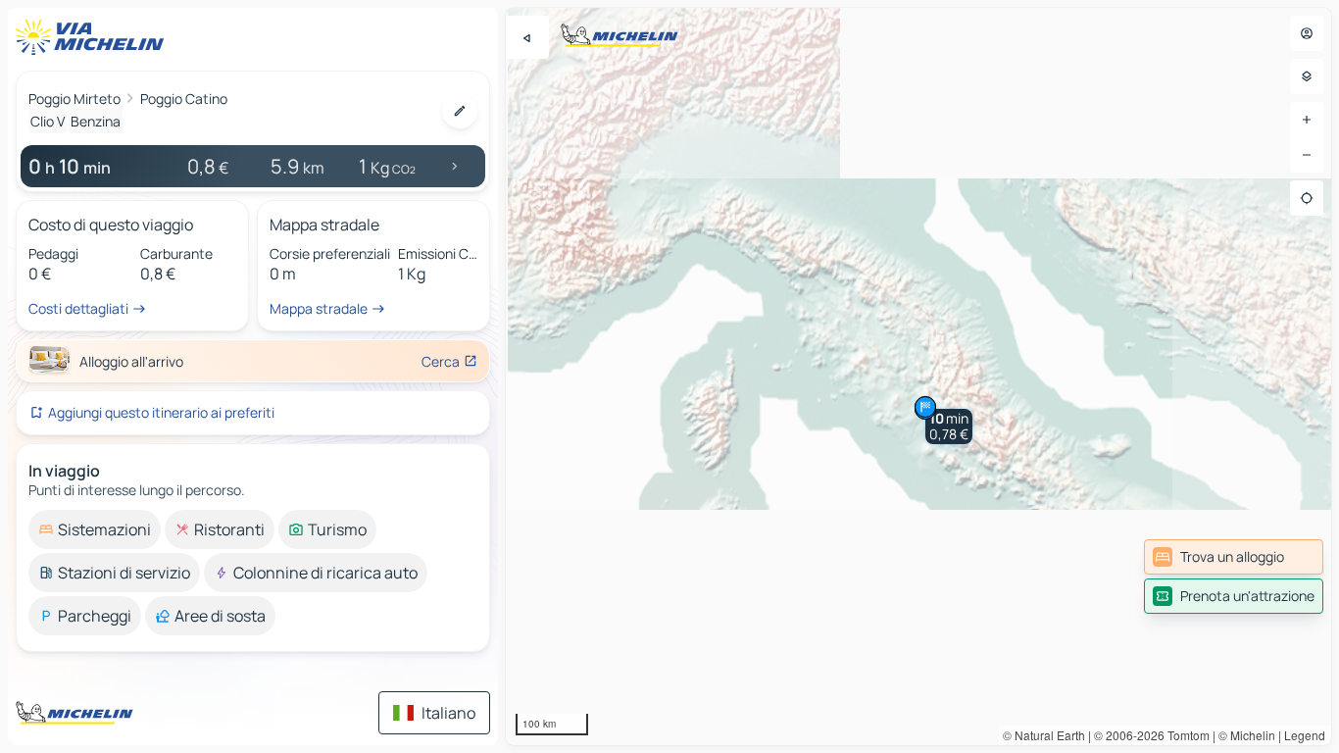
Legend (1304, 735)
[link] (1233, 557)
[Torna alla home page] (94, 37)
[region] (918, 376)
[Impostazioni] (1306, 76)
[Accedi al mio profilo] (1306, 33)
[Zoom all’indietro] (1306, 155)
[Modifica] (459, 110)
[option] (94, 529)
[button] (948, 426)
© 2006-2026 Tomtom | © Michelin (1184, 735)
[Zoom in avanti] (1306, 119)
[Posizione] (1306, 198)
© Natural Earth (1044, 735)
